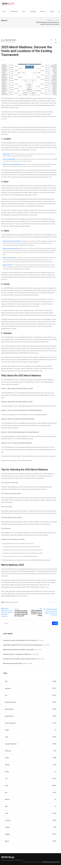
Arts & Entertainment (30, 702)
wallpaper (30, 834)
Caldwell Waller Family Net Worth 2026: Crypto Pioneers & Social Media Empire (22, 645)
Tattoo (30, 813)
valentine (30, 827)
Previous (16, 609)
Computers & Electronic (30, 744)
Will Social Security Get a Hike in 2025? (12, 663)
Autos (23, 11)
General (30, 771)
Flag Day (30, 764)
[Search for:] (25, 623)
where (16, 602)
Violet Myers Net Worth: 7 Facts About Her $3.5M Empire (17, 654)
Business (43, 11)
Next (41, 608)
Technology (33, 11)
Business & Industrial (30, 723)
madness (7, 602)
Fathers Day (30, 750)
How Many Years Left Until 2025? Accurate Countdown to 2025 (18, 659)
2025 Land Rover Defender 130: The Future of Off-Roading (36, 613)
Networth (30, 799)
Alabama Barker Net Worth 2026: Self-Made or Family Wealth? (18, 649)
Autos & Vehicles (30, 709)
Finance (52, 11)
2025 (30, 681)
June (30, 778)
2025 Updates (14, 11)
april (30, 695)
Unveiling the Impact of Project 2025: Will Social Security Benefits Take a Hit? (21, 613)
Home (4, 11)
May (30, 792)
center (30, 737)
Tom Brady (30, 820)
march (12, 602)
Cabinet (30, 730)
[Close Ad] (30, 864)
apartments (30, 688)
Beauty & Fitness (30, 716)
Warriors (30, 841)
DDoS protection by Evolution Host (51, 862)
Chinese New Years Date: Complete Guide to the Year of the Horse (19, 640)
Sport (30, 806)
